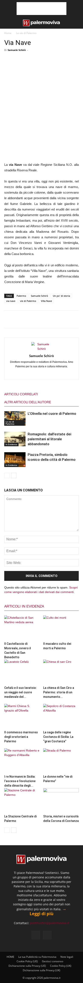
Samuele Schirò (17, 50)
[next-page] (13, 475)
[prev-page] (7, 475)
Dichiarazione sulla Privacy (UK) (41, 970)
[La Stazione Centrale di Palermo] (22, 800)
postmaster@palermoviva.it (49, 923)
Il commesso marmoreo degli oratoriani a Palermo (21, 737)
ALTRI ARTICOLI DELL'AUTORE (27, 402)
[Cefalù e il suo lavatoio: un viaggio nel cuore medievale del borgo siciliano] (22, 672)
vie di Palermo (28, 300)
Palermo (21, 295)
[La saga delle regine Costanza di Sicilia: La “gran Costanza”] (61, 716)
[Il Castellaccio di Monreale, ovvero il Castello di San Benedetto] (22, 627)
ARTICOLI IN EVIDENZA (24, 606)
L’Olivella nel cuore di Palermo (52, 413)
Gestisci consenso (52, 961)
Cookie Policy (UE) (27, 961)
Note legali (66, 957)
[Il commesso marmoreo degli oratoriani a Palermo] (22, 716)
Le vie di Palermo (26, 33)
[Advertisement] (41, 8)
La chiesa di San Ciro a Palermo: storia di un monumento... (58, 692)
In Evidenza (11, 444)
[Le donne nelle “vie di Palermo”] (61, 760)
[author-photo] (41, 348)
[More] (67, 61)
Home (7, 33)
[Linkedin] (37, 373)
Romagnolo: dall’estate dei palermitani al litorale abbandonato (49, 439)
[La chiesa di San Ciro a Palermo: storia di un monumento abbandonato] (61, 672)
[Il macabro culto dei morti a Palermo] (61, 627)
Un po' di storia (61, 295)
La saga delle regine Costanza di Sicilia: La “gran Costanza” (58, 737)
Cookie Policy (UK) (60, 966)
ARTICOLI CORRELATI (21, 394)
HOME (10, 957)
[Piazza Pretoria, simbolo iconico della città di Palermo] (15, 459)
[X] (24, 61)
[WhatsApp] (38, 61)
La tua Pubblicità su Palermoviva (37, 957)
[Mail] (46, 373)
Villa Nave (46, 300)
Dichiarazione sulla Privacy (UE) (27, 966)
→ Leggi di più (48, 911)
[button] (7, 23)
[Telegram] (52, 61)
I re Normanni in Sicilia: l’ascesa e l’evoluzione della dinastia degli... (20, 781)
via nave (10, 300)
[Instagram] (28, 373)
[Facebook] (10, 61)
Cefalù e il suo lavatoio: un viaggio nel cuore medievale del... (20, 692)
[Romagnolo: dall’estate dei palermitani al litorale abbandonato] (15, 439)
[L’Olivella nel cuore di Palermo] (15, 418)
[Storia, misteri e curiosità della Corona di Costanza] (61, 800)
